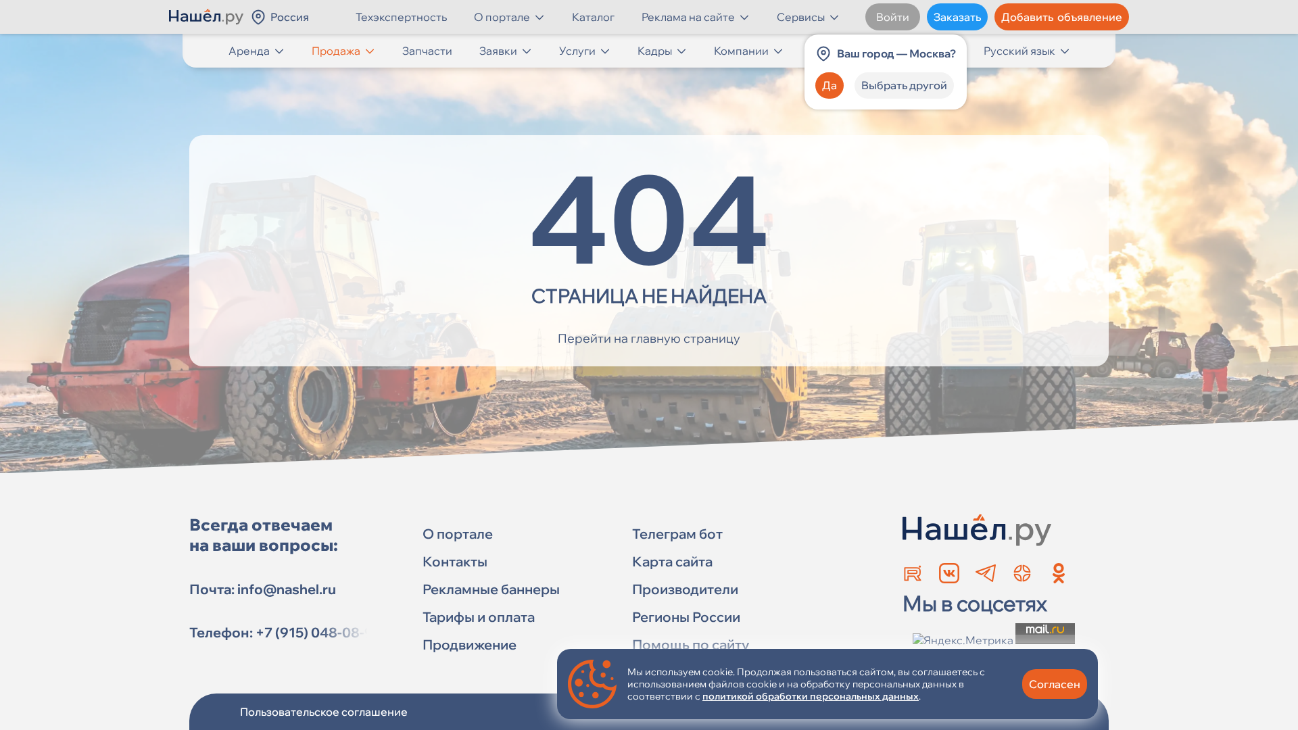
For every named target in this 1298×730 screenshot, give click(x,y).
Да (829, 85)
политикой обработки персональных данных (810, 696)
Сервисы (801, 17)
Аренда (249, 50)
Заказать (957, 17)
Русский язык (1019, 50)
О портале (502, 17)
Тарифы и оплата (479, 616)
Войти (892, 17)
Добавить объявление (1061, 17)
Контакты (455, 561)
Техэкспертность (401, 17)
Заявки (498, 50)
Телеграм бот (677, 533)
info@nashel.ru (286, 589)
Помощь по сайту (690, 644)
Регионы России (686, 616)
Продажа (336, 50)
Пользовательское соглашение (324, 712)
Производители (685, 589)
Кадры (655, 50)
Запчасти (427, 50)
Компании (741, 50)
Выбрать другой (904, 85)
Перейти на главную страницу (649, 338)
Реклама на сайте (688, 17)
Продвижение (469, 644)
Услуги (577, 50)
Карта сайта (672, 561)
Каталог (593, 17)
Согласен (1054, 684)
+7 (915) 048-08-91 (318, 632)
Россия (289, 17)
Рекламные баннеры (491, 589)
